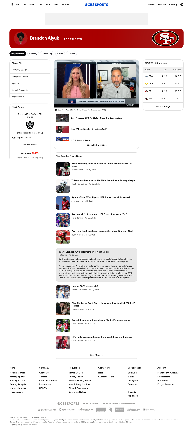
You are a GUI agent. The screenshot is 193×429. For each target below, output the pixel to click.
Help (100, 372)
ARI (150, 98)
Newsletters (163, 376)
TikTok (131, 376)
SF (150, 91)
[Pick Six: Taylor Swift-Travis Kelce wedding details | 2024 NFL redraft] (63, 308)
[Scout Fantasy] (133, 409)
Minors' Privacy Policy (80, 380)
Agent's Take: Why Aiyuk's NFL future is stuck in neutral (100, 197)
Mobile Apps (16, 392)
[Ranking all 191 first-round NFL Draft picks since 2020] (63, 220)
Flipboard (133, 395)
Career (71, 53)
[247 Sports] (47, 409)
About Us (44, 372)
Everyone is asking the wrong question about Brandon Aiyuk (102, 231)
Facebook (133, 384)
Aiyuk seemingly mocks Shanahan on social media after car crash (101, 165)
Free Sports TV (17, 380)
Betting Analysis (17, 384)
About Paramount (48, 380)
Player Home (17, 53)
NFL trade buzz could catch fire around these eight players (101, 337)
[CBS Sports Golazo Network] (119, 403)
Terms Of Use (76, 372)
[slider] (96, 99)
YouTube (132, 372)
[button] (11, 4)
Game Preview (30, 144)
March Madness (17, 388)
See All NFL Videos (97, 145)
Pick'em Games (17, 372)
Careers (43, 376)
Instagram (133, 380)
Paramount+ (45, 384)
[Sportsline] (67, 409)
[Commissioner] (104, 408)
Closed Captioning (78, 385)
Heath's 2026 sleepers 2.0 (84, 286)
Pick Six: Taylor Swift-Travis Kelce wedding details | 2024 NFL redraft (103, 304)
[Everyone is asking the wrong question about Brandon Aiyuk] (63, 237)
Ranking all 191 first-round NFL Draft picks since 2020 (99, 214)
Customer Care (106, 376)
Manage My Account (167, 372)
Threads (132, 392)
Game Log (47, 53)
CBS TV (43, 388)
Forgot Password (165, 384)
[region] (96, 83)
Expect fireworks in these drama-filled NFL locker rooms (100, 320)
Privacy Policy (76, 376)
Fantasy (33, 53)
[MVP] (119, 408)
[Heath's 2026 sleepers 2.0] (63, 291)
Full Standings (163, 106)
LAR (151, 83)
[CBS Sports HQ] (91, 403)
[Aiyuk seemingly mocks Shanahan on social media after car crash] (63, 169)
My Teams (162, 380)
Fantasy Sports (17, 376)
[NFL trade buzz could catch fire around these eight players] (63, 342)
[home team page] (29, 125)
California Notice (77, 389)
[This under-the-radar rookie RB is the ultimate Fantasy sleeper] (63, 186)
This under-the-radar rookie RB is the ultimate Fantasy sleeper (103, 180)
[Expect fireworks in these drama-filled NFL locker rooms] (63, 325)
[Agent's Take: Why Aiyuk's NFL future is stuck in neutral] (63, 203)
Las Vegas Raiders (27, 133)
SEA (151, 76)
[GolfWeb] (149, 409)
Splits (60, 53)
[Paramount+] (85, 409)
